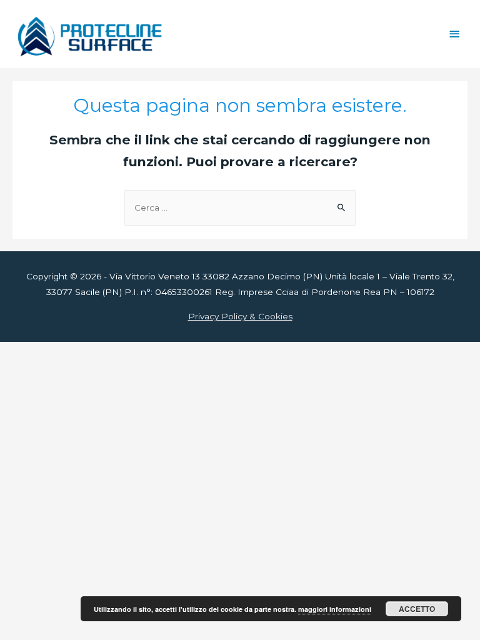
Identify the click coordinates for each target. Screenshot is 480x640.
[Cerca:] (240, 207)
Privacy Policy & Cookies (240, 316)
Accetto (417, 608)
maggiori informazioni (334, 609)
